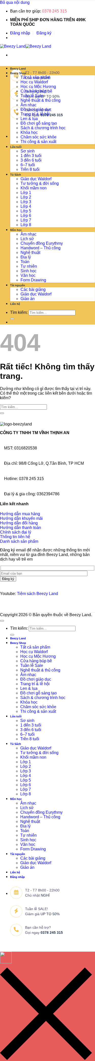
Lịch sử (27, 239)
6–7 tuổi (28, 165)
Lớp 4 (26, 206)
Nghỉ (45, 895)
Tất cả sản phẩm (35, 77)
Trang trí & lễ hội (35, 114)
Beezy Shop (18, 73)
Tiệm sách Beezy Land (37, 593)
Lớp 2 (26, 197)
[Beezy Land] (25, 46)
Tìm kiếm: (19, 312)
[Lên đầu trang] (2, 621)
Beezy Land (18, 68)
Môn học (16, 229)
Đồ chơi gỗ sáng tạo (39, 123)
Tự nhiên (29, 266)
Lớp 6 (26, 215)
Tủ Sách (15, 174)
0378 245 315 (54, 11)
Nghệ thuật (30, 252)
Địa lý (26, 257)
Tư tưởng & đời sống (40, 183)
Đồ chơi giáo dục (36, 109)
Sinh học (28, 271)
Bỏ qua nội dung (15, 2)
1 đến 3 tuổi (31, 155)
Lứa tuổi (16, 146)
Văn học (28, 275)
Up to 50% (50, 96)
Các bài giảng (33, 289)
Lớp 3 (26, 202)
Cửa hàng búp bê (36, 91)
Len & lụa (29, 119)
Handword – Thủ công (41, 248)
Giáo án (28, 298)
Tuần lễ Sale (32, 96)
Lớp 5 (26, 211)
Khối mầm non (34, 188)
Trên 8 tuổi (30, 169)
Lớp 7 (26, 220)
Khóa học (29, 132)
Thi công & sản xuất (38, 141)
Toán (25, 262)
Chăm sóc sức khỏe (38, 137)
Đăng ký (43, 33)
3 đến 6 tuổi (31, 160)
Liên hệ (15, 303)
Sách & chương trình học (43, 128)
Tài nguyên (17, 285)
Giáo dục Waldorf (36, 179)
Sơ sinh (28, 151)
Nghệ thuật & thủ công (41, 100)
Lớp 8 (26, 225)
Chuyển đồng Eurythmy (42, 243)
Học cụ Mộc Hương (38, 86)
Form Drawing (33, 280)
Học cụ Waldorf (34, 82)
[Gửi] (12, 319)
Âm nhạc (28, 105)
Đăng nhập (20, 33)
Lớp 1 (26, 192)
